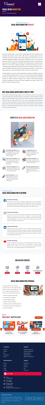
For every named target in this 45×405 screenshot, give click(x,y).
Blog (4, 353)
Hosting (5, 365)
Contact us (26, 370)
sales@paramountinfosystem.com (13, 388)
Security (5, 370)
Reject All (29, 398)
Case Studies (6, 355)
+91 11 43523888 (9, 381)
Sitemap (25, 365)
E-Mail (5, 368)
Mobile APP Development (29, 356)
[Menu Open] (39, 4)
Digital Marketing (27, 353)
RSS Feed (25, 366)
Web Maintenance (27, 355)
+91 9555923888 (9, 378)
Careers (5, 351)
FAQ (24, 368)
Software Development (28, 351)
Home (3, 13)
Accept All (39, 398)
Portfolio (5, 356)
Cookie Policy (26, 363)
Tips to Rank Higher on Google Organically (9, 334)
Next (44, 329)
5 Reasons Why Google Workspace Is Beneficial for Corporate (36, 334)
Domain (5, 363)
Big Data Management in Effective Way (22, 334)
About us (5, 349)
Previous (1, 329)
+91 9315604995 (9, 384)
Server (5, 366)
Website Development (28, 349)
